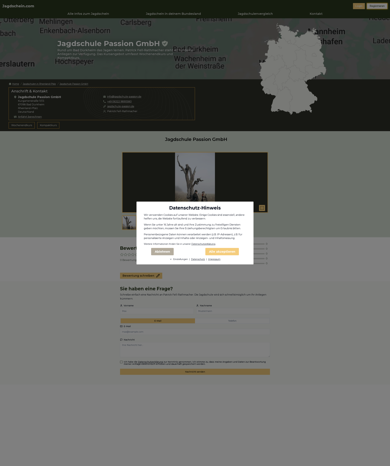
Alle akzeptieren (222, 251)
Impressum (214, 259)
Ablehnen (162, 251)
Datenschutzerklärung (203, 244)
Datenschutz (198, 259)
